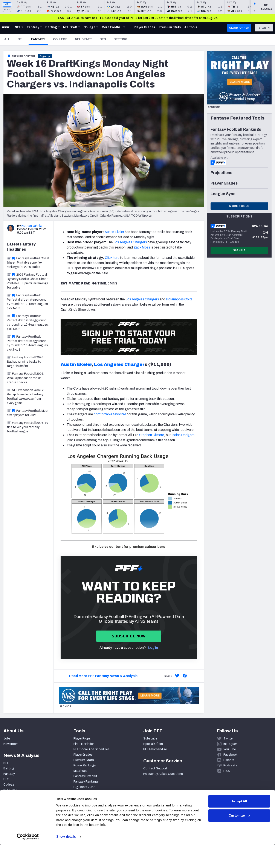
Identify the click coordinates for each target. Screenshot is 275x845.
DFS (103, 39)
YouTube (229, 749)
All (7, 39)
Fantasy (39, 39)
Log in (153, 647)
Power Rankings (84, 765)
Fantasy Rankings (86, 781)
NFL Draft (83, 39)
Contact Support (155, 768)
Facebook (230, 754)
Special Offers (153, 744)
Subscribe (150, 738)
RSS (226, 770)
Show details (66, 836)
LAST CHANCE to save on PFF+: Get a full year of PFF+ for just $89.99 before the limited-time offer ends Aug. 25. (138, 18)
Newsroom (10, 744)
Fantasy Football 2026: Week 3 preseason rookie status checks (25, 378)
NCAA (7, 9)
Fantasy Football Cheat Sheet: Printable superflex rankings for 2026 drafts (28, 263)
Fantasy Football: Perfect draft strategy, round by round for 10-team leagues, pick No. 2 (28, 322)
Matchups (80, 770)
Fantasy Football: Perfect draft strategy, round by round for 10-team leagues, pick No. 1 (28, 343)
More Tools (239, 206)
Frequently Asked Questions (163, 773)
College (60, 39)
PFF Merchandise (155, 749)
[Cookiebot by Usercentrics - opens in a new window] (28, 836)
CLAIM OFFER (239, 27)
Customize (237, 815)
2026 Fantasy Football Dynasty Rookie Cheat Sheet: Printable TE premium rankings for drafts (28, 281)
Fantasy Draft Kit (85, 776)
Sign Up (45, 56)
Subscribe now (129, 636)
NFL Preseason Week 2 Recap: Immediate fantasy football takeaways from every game (25, 396)
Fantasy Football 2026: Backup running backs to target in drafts (25, 362)
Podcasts (230, 765)
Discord (228, 760)
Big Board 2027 (84, 787)
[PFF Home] (5, 27)
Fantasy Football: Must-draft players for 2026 (28, 413)
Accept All (239, 801)
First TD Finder (83, 744)
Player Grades (83, 754)
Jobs (7, 738)
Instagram (230, 744)
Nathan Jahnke (32, 225)
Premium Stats (83, 760)
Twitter (228, 738)
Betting (120, 39)
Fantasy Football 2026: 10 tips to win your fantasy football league (27, 427)
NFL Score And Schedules (91, 749)
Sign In (264, 27)
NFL (7, 4)
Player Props (82, 738)
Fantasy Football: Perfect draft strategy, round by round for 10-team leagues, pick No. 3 (28, 302)
